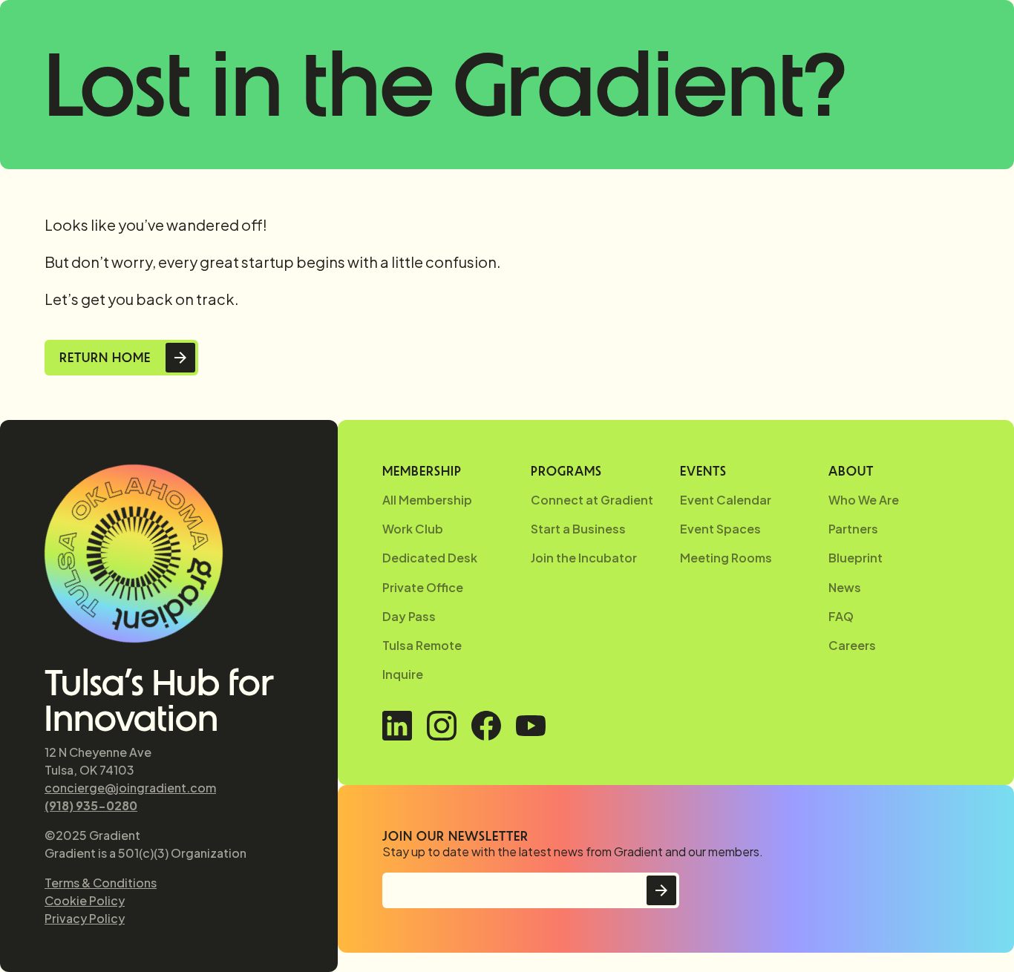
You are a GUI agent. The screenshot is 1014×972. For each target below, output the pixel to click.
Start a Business (578, 529)
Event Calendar (725, 500)
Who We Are (863, 500)
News (844, 587)
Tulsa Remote (422, 645)
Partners (853, 529)
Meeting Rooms (726, 558)
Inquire (402, 674)
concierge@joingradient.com (130, 787)
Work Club (412, 529)
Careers (852, 645)
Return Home (105, 357)
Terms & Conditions (101, 882)
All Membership (427, 500)
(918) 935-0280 (91, 805)
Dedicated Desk (429, 558)
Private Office (422, 587)
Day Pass (409, 616)
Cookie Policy (85, 900)
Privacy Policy (85, 918)
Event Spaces (720, 529)
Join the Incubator (584, 558)
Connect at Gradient (592, 500)
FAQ (841, 616)
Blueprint (855, 558)
